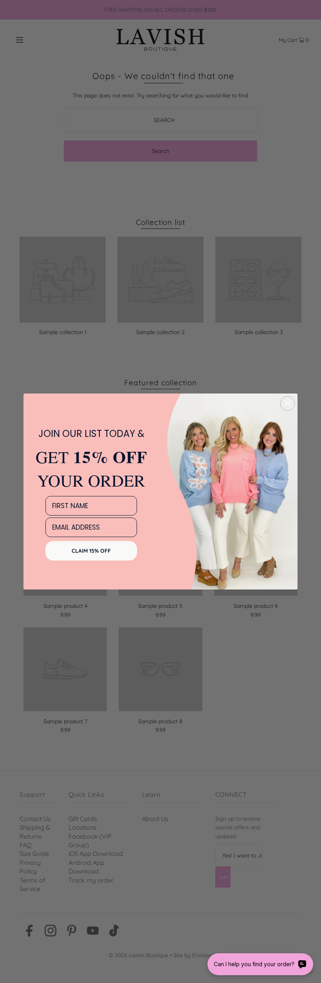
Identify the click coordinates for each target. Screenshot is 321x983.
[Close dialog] (287, 403)
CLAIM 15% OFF (91, 550)
